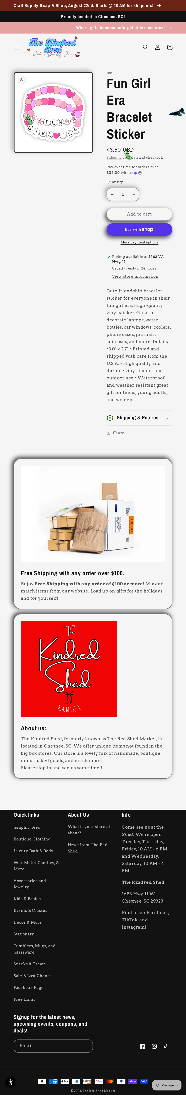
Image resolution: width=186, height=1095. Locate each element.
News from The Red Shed (88, 847)
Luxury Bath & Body (34, 851)
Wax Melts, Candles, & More (36, 865)
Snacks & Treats (30, 964)
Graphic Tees (27, 827)
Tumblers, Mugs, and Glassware (35, 949)
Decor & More (28, 922)
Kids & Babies (27, 898)
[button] (16, 47)
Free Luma (24, 999)
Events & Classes (30, 910)
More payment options (140, 242)
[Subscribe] (87, 1046)
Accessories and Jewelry (30, 884)
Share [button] (119, 433)
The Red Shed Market (98, 1091)
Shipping (114, 157)
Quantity (115, 182)
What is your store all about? (90, 829)
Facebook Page (29, 987)
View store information (135, 276)
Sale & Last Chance (33, 976)
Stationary (24, 934)
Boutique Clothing (32, 839)
